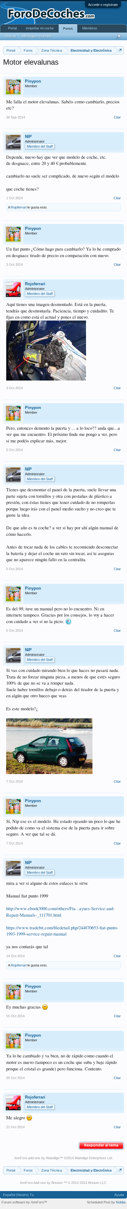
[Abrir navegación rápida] (120, 50)
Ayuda (119, 1195)
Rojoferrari (19, 207)
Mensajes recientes (37, 36)
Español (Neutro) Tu (18, 1195)
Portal (12, 28)
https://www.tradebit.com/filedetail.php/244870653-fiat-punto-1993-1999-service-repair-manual (62, 931)
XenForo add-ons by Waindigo (36, 1158)
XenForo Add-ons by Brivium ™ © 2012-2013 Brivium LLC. (63, 1183)
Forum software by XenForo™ (24, 1202)
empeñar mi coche (40, 28)
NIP (28, 136)
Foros (68, 28)
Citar (117, 117)
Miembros (89, 28)
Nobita (120, 1202)
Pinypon (33, 81)
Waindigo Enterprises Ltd (93, 1158)
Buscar (11, 36)
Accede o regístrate (103, 4)
